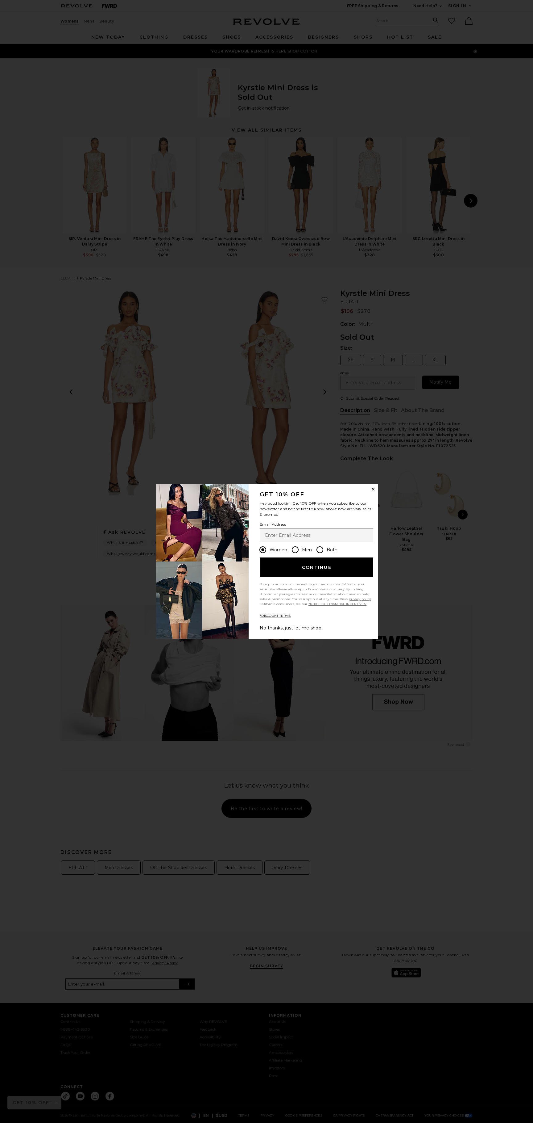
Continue (317, 567)
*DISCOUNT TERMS (275, 616)
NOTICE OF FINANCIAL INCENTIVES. (337, 604)
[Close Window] (373, 489)
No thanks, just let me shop (290, 628)
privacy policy (360, 599)
